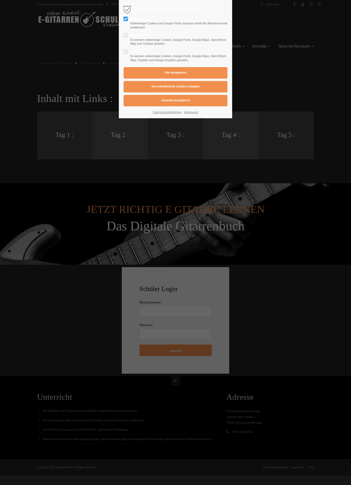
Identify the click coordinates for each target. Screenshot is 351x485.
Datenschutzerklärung (167, 112)
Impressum (191, 112)
